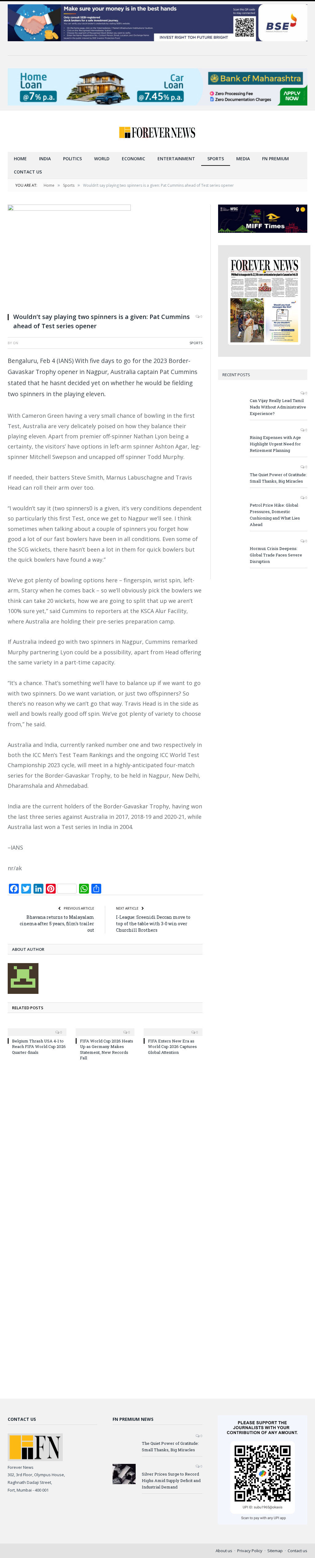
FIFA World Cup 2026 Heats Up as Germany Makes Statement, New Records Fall (106, 1049)
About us (224, 1550)
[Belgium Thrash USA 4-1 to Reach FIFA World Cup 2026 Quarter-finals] (37, 1028)
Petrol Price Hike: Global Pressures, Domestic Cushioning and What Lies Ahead (275, 514)
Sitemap (275, 1550)
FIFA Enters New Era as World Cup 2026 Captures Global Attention (172, 1046)
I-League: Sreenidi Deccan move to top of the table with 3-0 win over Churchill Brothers (153, 923)
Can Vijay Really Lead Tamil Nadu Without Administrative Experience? (278, 407)
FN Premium (275, 158)
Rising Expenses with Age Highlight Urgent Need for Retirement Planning (275, 444)
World (102, 158)
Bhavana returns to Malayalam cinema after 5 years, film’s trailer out (57, 923)
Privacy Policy (249, 1550)
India (45, 158)
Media (243, 158)
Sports (215, 158)
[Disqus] (105, 1148)
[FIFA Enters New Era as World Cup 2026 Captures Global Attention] (173, 1028)
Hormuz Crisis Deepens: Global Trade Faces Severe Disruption (276, 555)
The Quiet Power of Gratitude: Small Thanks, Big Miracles (278, 478)
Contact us (28, 172)
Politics (72, 158)
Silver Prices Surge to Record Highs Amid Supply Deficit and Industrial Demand (171, 1480)
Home (20, 158)
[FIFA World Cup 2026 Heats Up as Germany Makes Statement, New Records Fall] (105, 1028)
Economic (133, 158)
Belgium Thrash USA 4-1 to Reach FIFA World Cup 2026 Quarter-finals (39, 1046)
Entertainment (176, 158)
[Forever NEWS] (157, 131)
